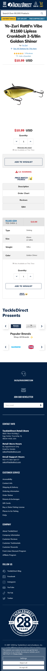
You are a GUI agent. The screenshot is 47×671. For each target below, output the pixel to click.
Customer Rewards (10, 547)
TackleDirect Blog (14, 571)
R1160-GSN (11, 220)
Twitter (10, 598)
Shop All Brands (22, 337)
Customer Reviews (10, 539)
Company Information (11, 535)
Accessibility (7, 479)
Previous (5, 326)
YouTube (10, 587)
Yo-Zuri (25, 45)
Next (41, 326)
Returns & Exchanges (11, 499)
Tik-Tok (10, 593)
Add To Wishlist (24, 162)
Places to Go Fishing (10, 511)
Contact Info (7, 483)
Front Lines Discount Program (14, 551)
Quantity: (23, 135)
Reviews (23, 200)
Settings (23, 658)
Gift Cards (7, 503)
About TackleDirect (10, 531)
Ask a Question (25, 56)
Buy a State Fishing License (13, 507)
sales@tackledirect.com (12, 452)
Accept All (23, 667)
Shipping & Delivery (10, 487)
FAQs (5, 515)
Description (23, 186)
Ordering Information (11, 491)
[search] (42, 13)
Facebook (11, 576)
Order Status (8, 495)
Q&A (23, 207)
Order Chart (23, 193)
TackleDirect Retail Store (16, 431)
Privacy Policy (17, 654)
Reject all (23, 663)
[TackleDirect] (20, 5)
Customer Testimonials (11, 543)
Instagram (11, 582)
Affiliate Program (9, 555)
